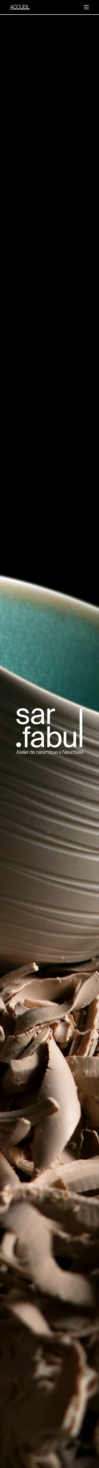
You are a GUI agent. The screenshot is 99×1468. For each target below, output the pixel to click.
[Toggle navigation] (86, 7)
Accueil (19, 7)
